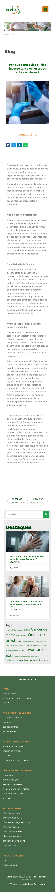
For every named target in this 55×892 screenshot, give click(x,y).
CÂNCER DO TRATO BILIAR (14, 841)
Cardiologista (18, 630)
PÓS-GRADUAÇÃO (10, 780)
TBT (47, 661)
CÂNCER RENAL (9, 845)
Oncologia (26, 656)
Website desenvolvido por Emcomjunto (27, 884)
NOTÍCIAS (7, 755)
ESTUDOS (7, 722)
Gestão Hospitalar (40, 645)
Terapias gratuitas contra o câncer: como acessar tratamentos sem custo (27, 604)
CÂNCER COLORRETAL (12, 818)
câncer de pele (21, 635)
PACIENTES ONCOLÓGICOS (17, 713)
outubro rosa (14, 660)
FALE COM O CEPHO (13, 856)
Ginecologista (19, 650)
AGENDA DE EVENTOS (12, 751)
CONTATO (7, 860)
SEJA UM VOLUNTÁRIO (12, 717)
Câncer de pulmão (28, 641)
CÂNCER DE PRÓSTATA (12, 831)
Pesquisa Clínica (34, 660)
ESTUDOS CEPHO (12, 808)
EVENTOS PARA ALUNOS (13, 793)
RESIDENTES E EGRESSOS (14, 784)
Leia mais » (15, 562)
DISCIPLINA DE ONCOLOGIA (17, 770)
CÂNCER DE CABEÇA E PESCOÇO (17, 822)
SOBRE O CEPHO (10, 693)
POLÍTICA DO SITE (10, 865)
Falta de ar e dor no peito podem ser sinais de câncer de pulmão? (27, 558)
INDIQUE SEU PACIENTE (13, 746)
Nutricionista (18, 656)
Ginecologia (10, 650)
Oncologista (35, 656)
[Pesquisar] (46, 514)
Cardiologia (9, 630)
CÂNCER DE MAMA (11, 827)
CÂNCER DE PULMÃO (12, 836)
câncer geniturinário (16, 645)
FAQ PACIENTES (9, 731)
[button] (45, 9)
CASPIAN (27, 630)
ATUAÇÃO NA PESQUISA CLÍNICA (17, 698)
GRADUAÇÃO (8, 775)
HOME (6, 689)
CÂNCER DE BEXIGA (11, 813)
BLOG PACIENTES (10, 727)
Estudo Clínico (29, 645)
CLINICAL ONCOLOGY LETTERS (16, 760)
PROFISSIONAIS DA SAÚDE (17, 742)
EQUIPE (6, 702)
